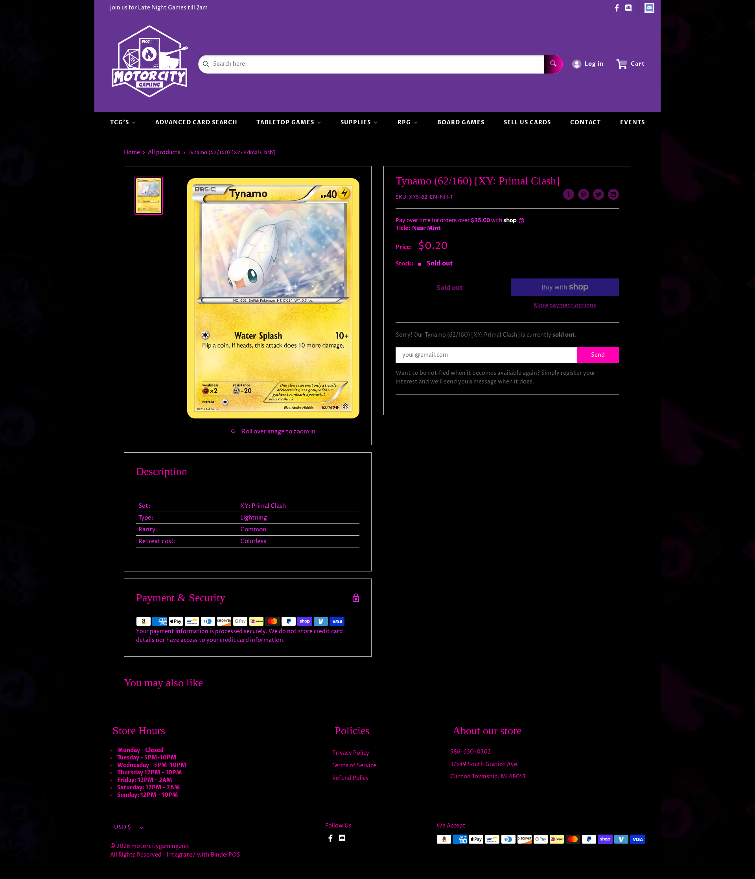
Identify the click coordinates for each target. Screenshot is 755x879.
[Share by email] (613, 194)
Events (632, 122)
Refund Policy (350, 778)
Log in (594, 64)
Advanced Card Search (196, 122)
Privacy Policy (350, 753)
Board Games (460, 122)
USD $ (122, 827)
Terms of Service (354, 765)
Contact (585, 122)
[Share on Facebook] (568, 194)
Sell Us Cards (527, 122)
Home (132, 152)
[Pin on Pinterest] (583, 194)
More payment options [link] (565, 305)
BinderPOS (225, 855)
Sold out (449, 288)
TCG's (121, 122)
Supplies (357, 122)
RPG (406, 122)
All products (164, 152)
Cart (638, 64)
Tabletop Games (286, 122)
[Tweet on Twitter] (598, 194)
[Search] (553, 64)
